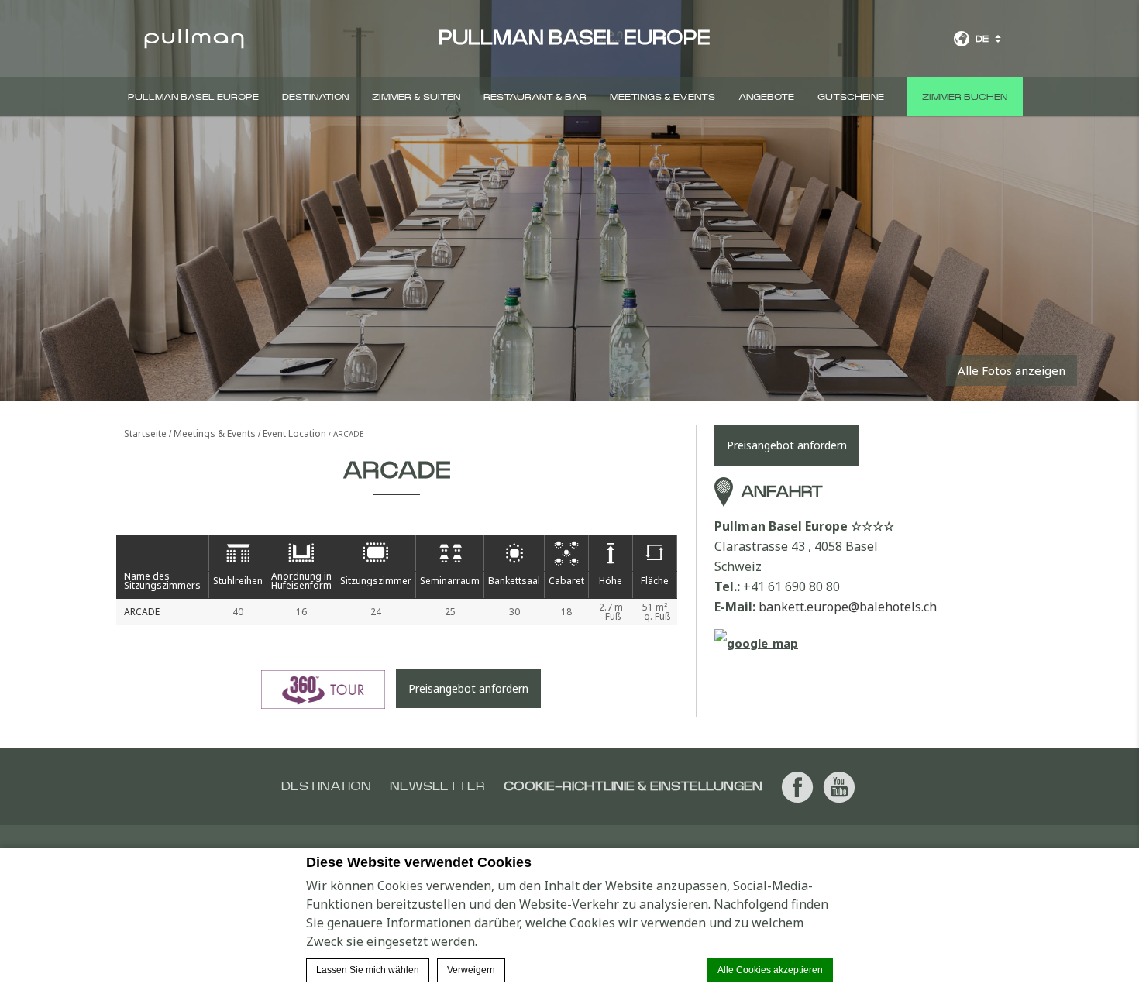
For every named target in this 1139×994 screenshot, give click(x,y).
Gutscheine (850, 96)
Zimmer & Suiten (416, 96)
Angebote (766, 96)
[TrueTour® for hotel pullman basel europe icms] (323, 689)
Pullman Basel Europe (193, 96)
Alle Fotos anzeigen (1011, 370)
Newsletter (437, 786)
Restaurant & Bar (535, 96)
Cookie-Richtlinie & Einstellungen (633, 786)
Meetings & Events (662, 96)
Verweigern (471, 970)
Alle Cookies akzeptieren (770, 970)
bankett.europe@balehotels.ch (848, 606)
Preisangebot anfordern (468, 688)
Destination (315, 96)
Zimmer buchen (964, 96)
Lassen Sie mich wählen (367, 970)
